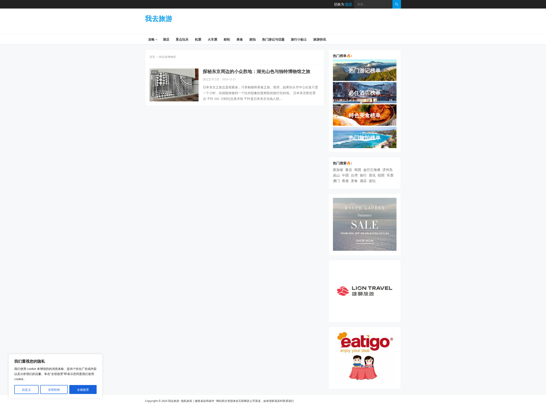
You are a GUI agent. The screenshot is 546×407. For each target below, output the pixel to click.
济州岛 (387, 169)
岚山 (336, 175)
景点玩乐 (182, 39)
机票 (198, 39)
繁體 (348, 4)
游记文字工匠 (211, 79)
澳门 (336, 180)
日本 (154, 72)
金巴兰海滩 (371, 169)
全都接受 (83, 390)
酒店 (166, 39)
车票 (390, 175)
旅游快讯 (319, 39)
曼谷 (348, 169)
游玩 (372, 180)
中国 (345, 175)
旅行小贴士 (299, 39)
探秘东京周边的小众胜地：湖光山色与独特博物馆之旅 (256, 71)
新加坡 (338, 169)
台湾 (354, 175)
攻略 (151, 39)
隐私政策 (186, 401)
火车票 (212, 39)
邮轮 (227, 39)
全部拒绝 (54, 390)
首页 (152, 57)
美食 (240, 39)
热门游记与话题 (273, 39)
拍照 (381, 175)
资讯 (372, 175)
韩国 (357, 169)
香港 (345, 180)
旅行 (363, 175)
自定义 (26, 390)
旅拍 (252, 39)
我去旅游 (158, 18)
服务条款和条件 (204, 401)
